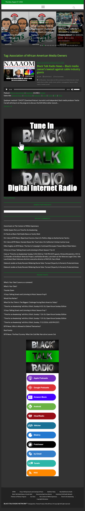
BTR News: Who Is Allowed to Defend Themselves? (68, 31)
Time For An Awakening (28, 230)
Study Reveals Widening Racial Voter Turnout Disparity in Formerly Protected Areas (48, 263)
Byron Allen (44, 82)
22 (75, 45)
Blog (5, 31)
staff (62, 38)
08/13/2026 (8, 41)
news (54, 82)
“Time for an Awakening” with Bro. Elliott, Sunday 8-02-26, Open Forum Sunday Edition (35, 306)
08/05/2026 (36, 41)
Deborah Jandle (9, 263)
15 (63, 45)
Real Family (8, 330)
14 (62, 45)
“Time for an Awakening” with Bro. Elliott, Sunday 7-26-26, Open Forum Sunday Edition (35, 314)
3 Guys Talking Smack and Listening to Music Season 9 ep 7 (25, 310)
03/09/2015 (47, 76)
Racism (72, 82)
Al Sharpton (42, 80)
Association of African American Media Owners (61, 80)
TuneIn (50, 96)
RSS (55, 96)
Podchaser (37, 96)
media (50, 82)
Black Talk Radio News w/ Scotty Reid (50, 62)
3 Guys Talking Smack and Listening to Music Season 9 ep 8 (25, 294)
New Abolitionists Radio (66, 491)
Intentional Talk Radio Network (64, 494)
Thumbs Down (9, 290)
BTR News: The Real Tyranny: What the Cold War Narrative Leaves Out (30, 334)
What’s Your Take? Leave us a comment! (18, 282)
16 (65, 45)
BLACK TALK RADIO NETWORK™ (15, 504)
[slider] (77, 89)
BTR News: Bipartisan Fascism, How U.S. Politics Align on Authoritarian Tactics (40, 238)
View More (8, 44)
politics (59, 82)
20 (72, 45)
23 (77, 45)
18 (68, 45)
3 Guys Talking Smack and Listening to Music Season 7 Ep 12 (33, 250)
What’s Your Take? (10, 286)
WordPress (48, 504)
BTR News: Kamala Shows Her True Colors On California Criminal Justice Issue (40, 242)
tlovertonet (8, 226)
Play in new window (17, 93)
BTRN (68, 25)
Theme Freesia (40, 504)
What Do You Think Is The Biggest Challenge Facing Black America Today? (42, 30)
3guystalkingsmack (11, 38)
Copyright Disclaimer (42, 499)
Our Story (32, 496)
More (60, 96)
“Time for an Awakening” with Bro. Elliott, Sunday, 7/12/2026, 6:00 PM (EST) (31, 322)
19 (70, 45)
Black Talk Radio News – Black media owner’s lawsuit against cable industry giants (58, 69)
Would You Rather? (13, 34)
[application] (42, 89)
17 (67, 45)
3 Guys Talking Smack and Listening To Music (40, 21)
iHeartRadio (27, 96)
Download (29, 93)
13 (60, 45)
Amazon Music (17, 96)
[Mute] (72, 89)
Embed (42, 93)
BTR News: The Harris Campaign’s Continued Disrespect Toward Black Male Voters (46, 246)
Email (44, 96)
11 (57, 45)
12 (58, 45)
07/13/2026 (70, 38)
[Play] (7, 89)
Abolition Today (51, 491)
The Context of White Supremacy (27, 226)
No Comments (20, 41)
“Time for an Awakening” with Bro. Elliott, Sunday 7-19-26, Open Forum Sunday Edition (35, 318)
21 (73, 45)
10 (55, 45)
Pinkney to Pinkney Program (18, 496)
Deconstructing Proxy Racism (44, 494)
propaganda (65, 82)
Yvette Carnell (45, 84)
